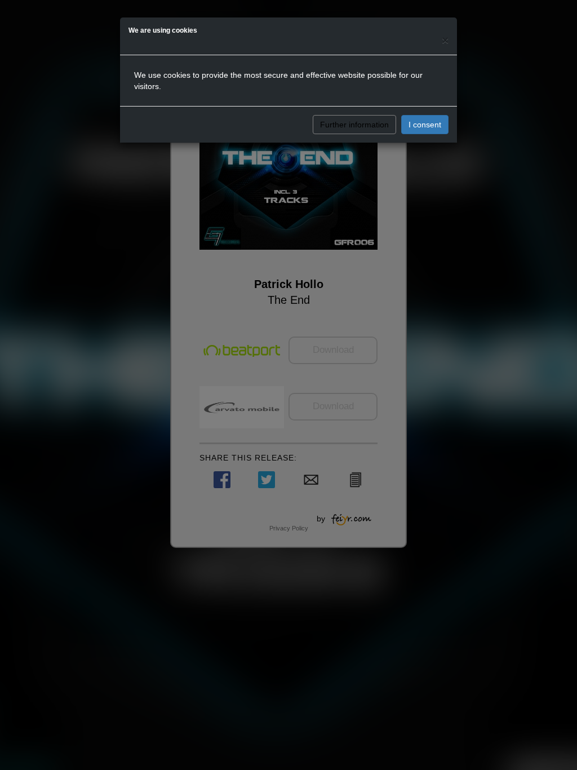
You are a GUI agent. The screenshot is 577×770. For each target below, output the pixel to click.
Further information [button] (354, 124)
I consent (425, 124)
